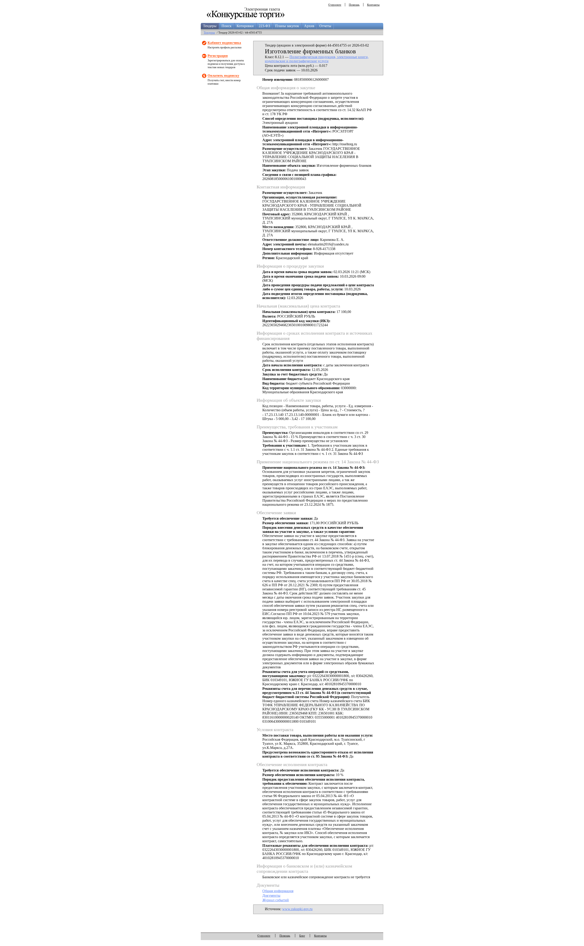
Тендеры (209, 26)
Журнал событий (275, 900)
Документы (271, 895)
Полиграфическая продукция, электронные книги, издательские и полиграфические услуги (317, 59)
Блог (302, 935)
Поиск (227, 26)
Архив (309, 26)
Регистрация (218, 55)
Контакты (373, 4)
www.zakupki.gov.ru (297, 909)
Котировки (245, 26)
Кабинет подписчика (224, 42)
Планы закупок (287, 26)
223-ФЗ (264, 26)
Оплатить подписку (223, 75)
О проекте (334, 4)
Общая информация (277, 891)
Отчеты (325, 26)
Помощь (354, 4)
